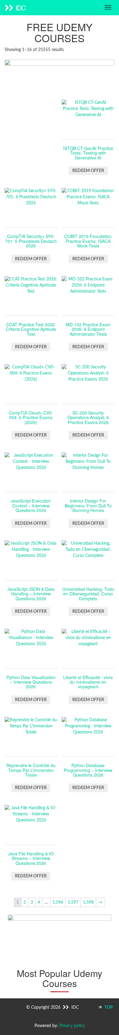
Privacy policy (72, 1026)
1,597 (73, 902)
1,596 (57, 902)
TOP (108, 1007)
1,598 (88, 902)
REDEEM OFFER (88, 171)
